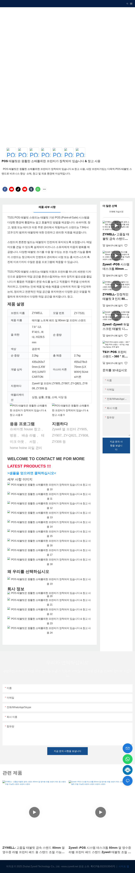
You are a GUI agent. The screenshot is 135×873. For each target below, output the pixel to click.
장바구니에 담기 (114, 245)
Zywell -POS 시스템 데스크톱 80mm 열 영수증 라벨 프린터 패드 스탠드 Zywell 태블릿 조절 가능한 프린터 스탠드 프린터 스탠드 (116, 267)
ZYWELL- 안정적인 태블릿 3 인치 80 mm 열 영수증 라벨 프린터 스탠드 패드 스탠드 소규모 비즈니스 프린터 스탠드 (115, 297)
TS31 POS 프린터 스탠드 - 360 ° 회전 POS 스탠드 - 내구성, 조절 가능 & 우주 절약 (116, 354)
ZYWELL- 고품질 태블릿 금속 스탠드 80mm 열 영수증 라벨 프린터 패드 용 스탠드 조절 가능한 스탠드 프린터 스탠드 (116, 237)
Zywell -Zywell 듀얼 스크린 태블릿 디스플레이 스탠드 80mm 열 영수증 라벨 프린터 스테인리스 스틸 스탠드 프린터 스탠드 (116, 327)
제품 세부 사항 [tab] (47, 207)
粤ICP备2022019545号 (103, 866)
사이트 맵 (123, 866)
